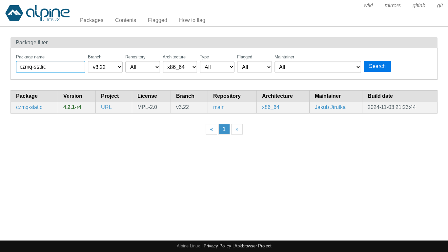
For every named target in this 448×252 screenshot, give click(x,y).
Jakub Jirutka (330, 107)
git (440, 5)
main (219, 107)
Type (204, 56)
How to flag (192, 20)
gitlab (419, 5)
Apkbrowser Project (253, 245)
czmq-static (29, 107)
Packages (91, 20)
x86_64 (270, 107)
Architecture (174, 56)
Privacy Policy (217, 245)
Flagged (157, 20)
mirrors (393, 5)
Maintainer (284, 56)
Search (377, 66)
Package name (30, 56)
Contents (125, 20)
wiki (368, 5)
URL (106, 107)
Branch (94, 56)
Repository (135, 56)
